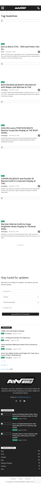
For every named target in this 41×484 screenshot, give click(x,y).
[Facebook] (17, 401)
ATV (2, 340)
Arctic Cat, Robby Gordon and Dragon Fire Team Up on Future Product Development (20, 354)
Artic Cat (15, 430)
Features (15, 418)
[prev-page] (2, 361)
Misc (2, 333)
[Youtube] (24, 401)
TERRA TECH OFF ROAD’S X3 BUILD (12, 331)
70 (39, 186)
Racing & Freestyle (6, 463)
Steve (2, 51)
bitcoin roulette (5, 369)
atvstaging (4, 90)
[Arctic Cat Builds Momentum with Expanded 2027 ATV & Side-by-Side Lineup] (6, 426)
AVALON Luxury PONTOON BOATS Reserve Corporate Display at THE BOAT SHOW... (19, 130)
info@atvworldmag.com (24, 397)
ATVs (2, 454)
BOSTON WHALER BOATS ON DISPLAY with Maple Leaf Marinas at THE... (18, 86)
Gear (2, 469)
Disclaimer (13, 479)
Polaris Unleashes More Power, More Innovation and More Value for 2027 (24, 415)
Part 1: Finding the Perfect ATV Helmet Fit (15, 338)
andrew (7, 340)
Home (2, 13)
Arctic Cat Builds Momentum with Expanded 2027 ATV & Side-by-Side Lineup (24, 425)
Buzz (2, 44)
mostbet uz (4, 365)
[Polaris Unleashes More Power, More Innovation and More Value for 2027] (6, 417)
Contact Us (27, 479)
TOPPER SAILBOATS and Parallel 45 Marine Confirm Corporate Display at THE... (18, 181)
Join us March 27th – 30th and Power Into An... (20, 47)
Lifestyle (3, 466)
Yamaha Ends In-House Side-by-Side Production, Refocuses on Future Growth (24, 435)
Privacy (20, 479)
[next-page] (4, 361)
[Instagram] (21, 401)
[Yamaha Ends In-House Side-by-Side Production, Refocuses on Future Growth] (6, 436)
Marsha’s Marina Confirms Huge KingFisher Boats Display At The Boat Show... (18, 226)
